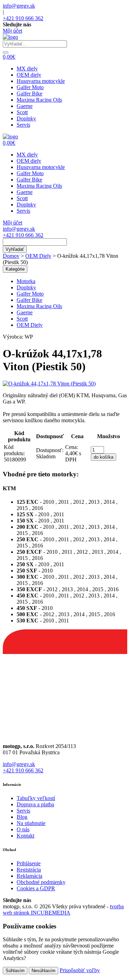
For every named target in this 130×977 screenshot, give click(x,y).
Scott (22, 112)
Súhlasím (15, 970)
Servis (23, 125)
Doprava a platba (35, 804)
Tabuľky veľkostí (36, 798)
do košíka (103, 457)
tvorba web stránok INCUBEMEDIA (63, 909)
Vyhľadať (15, 249)
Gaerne (25, 106)
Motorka (26, 281)
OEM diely (29, 75)
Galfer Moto (30, 87)
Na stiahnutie (31, 823)
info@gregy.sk (19, 6)
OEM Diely (38, 256)
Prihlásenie (29, 863)
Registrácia (29, 870)
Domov (11, 256)
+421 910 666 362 (23, 18)
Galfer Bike (29, 93)
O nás (23, 829)
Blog (22, 817)
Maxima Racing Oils (39, 100)
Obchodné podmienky (41, 882)
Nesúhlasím (43, 970)
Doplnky (26, 118)
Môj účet (12, 31)
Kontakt (25, 836)
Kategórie (15, 269)
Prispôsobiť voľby (80, 970)
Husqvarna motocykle (41, 81)
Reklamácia (29, 876)
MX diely (27, 68)
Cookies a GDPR (36, 888)
